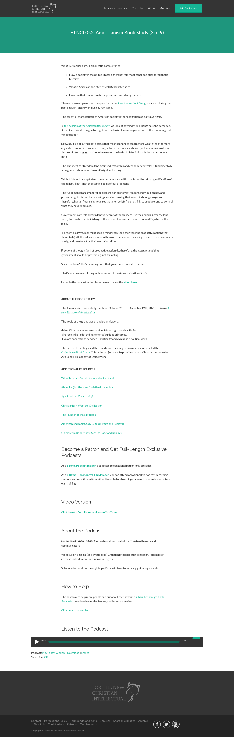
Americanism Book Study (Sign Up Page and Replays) (92, 423)
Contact (36, 720)
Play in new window (53, 652)
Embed (85, 652)
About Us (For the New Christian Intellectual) (87, 387)
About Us (39, 724)
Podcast (123, 8)
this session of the (87, 126)
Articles (108, 8)
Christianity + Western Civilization (81, 405)
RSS (46, 657)
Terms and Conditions (83, 720)
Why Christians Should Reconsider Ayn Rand (87, 378)
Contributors (56, 724)
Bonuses (105, 720)
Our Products (88, 724)
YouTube (138, 8)
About (152, 8)
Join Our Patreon (188, 8)
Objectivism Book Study (75, 352)
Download (73, 652)
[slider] (196, 640)
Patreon (72, 724)
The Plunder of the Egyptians (78, 414)
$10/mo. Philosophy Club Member (88, 475)
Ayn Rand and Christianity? (77, 396)
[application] (117, 642)
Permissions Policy (55, 720)
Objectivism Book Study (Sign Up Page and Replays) (92, 433)
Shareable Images (124, 720)
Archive (165, 8)
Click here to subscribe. (75, 610)
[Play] (36, 641)
